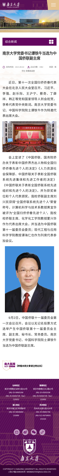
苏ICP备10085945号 (17, 472)
